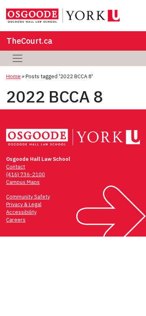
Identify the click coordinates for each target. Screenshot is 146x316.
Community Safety (28, 196)
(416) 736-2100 (25, 174)
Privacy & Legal (23, 204)
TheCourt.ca (29, 40)
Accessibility (21, 212)
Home (13, 76)
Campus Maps (23, 182)
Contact (15, 166)
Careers (16, 219)
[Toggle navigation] (17, 58)
